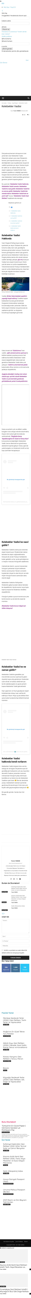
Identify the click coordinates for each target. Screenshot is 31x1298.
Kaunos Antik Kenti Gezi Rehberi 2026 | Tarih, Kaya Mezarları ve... (13, 1266)
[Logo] (12, 108)
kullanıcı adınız (6, 21)
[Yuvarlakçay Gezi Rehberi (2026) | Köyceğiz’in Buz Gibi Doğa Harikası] (15, 1280)
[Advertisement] (15, 80)
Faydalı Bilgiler (7, 1204)
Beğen (6, 964)
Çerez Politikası (19, 1241)
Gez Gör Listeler (5, 1132)
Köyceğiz (4, 902)
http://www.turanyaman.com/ (15, 863)
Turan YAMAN (15, 861)
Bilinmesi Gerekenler (8, 1183)
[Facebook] (2, 3)
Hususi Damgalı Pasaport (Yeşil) (13, 1180)
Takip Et (15, 964)
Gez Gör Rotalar (7, 1035)
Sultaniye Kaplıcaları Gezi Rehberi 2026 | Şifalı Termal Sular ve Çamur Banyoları (19, 888)
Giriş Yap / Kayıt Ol (10, 7)
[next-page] (4, 914)
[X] (17, 878)
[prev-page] (2, 914)
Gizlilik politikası (7, 36)
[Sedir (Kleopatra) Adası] (6, 908)
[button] (3, 98)
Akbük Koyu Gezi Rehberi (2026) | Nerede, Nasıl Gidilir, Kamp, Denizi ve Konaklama (15, 1045)
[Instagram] (3, 3)
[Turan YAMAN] (16, 853)
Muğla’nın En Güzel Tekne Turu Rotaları (14, 1033)
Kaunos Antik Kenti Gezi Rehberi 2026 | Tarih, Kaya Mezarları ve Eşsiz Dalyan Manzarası (18, 898)
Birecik (6, 1068)
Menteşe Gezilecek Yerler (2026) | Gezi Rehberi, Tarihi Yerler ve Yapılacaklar (14, 1020)
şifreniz (4, 27)
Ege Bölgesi (4, 891)
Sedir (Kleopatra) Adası (18, 906)
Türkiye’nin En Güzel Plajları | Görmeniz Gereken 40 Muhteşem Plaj (14, 1128)
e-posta (4, 46)
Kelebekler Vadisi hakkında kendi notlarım (15, 228)
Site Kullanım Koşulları (8, 1241)
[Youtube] (20, 878)
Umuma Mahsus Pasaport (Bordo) (14, 1191)
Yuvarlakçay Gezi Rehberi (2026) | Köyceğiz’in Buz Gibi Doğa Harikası (14, 1290)
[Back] (2, 11)
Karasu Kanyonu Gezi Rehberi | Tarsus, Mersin (13, 1058)
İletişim (26, 1241)
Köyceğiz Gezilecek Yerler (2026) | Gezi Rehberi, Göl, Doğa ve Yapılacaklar (13, 1079)
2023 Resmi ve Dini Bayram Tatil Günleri (15, 1201)
